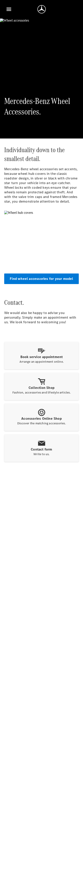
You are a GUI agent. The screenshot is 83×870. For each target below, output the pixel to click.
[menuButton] (9, 9)
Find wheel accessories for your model (41, 278)
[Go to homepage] (42, 9)
